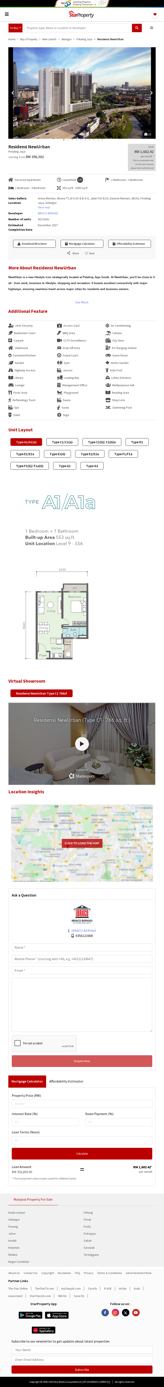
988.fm (62, 1296)
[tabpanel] (82, 93)
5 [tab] (81, 140)
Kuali (137, 1288)
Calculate (82, 1153)
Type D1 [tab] (137, 442)
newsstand (15, 1296)
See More (82, 302)
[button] (15, 28)
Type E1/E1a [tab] (25, 454)
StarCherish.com (40, 1296)
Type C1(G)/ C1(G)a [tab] (102, 442)
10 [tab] (102, 140)
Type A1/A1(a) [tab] (26, 442)
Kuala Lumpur (16, 1212)
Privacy (88, 1273)
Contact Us (31, 1273)
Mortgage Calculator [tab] (27, 1081)
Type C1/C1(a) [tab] (62, 442)
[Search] (137, 28)
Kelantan (13, 1248)
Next (151, 93)
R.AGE (108, 1288)
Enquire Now (82, 1061)
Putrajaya (90, 1233)
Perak (87, 1219)
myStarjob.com (71, 1288)
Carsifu (92, 1288)
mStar (123, 1288)
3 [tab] (72, 140)
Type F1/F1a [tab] (123, 454)
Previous (12, 93)
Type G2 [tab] (92, 466)
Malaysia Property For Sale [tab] (33, 1199)
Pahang (88, 1212)
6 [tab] (85, 140)
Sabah (88, 1241)
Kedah (12, 1241)
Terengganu (91, 1255)
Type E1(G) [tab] (57, 454)
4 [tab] (77, 140)
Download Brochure (33, 244)
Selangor (14, 1219)
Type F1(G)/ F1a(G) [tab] (29, 466)
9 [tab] (98, 140)
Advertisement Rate (139, 1273)
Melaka (12, 1255)
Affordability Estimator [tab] (66, 1081)
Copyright (47, 1273)
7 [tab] (89, 140)
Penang (13, 1226)
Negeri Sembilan (18, 1262)
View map (44, 207)
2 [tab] (68, 140)
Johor (12, 1233)
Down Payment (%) (99, 1114)
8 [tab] (94, 140)
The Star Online (18, 1288)
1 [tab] (64, 140)
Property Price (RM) (26, 1095)
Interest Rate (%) (25, 1114)
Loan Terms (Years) (26, 1132)
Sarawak (89, 1248)
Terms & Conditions (109, 1273)
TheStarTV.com (44, 1288)
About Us (14, 1273)
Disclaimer (64, 1273)
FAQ (77, 1273)
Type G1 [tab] (65, 466)
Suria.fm (79, 1296)
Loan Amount (22, 1167)
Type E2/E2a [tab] (90, 454)
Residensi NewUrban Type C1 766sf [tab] (41, 693)
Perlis (87, 1226)
